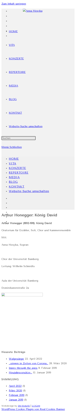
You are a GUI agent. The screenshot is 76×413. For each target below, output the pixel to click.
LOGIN (36, 406)
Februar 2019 (16, 395)
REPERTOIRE (18, 172)
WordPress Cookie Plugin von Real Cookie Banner (33, 409)
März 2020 (15, 390)
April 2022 (15, 386)
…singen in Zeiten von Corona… (28, 363)
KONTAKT (16, 186)
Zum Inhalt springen (13, 3)
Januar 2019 (16, 399)
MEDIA (14, 177)
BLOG (13, 181)
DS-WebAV (24, 406)
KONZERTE (17, 168)
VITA (12, 163)
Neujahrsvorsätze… (20, 372)
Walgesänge (16, 358)
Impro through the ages (23, 368)
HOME (14, 158)
